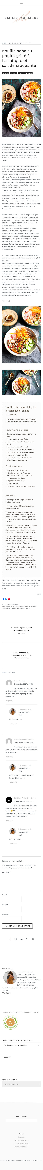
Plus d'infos (6, 993)
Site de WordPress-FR (21, 1147)
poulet (9, 608)
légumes (33, 606)
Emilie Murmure (21, 19)
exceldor (28, 606)
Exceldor (18, 290)
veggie (28, 608)
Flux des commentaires (21, 1143)
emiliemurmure (20, 606)
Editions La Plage (23, 171)
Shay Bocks (38, 1160)
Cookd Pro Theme (23, 1160)
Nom (4, 895)
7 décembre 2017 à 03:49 (23, 684)
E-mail (5, 905)
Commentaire (7, 872)
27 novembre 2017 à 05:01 (24, 743)
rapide (14, 608)
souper (23, 608)
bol (14, 606)
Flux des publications (21, 1140)
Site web (5, 915)
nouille (4, 608)
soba (18, 608)
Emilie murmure (23, 709)
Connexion (21, 1137)
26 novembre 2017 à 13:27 (24, 801)
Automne (28, 43)
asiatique (9, 606)
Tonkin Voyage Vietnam (22, 739)
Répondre (9, 701)
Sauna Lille (18, 681)
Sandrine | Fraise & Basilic (23, 798)
